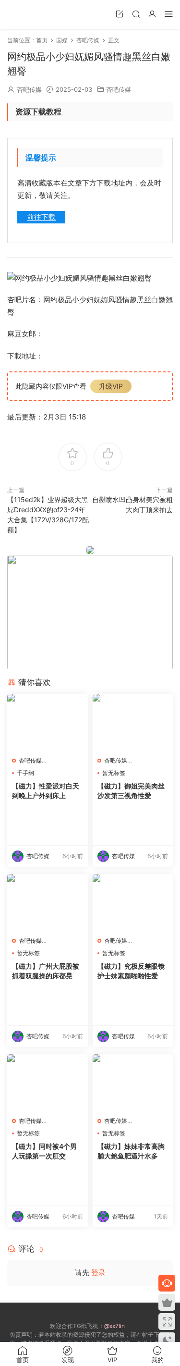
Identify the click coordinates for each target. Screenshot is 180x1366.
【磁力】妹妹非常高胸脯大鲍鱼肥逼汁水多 (131, 1151)
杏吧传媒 (29, 89)
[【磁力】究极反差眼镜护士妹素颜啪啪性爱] (133, 903)
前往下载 (41, 217)
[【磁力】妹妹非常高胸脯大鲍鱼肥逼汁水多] (133, 1083)
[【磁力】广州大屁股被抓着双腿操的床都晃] (47, 903)
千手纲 (25, 772)
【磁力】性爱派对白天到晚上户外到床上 (45, 791)
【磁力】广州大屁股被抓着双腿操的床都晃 (45, 971)
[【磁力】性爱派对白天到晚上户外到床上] (47, 722)
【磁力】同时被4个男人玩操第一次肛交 (44, 1151)
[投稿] (119, 13)
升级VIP (111, 386)
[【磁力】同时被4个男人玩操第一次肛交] (47, 1083)
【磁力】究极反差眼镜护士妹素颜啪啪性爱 (131, 971)
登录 (98, 1272)
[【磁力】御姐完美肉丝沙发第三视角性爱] (133, 722)
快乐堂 (21, 14)
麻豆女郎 (21, 333)
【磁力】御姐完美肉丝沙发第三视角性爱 (131, 791)
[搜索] (136, 13)
